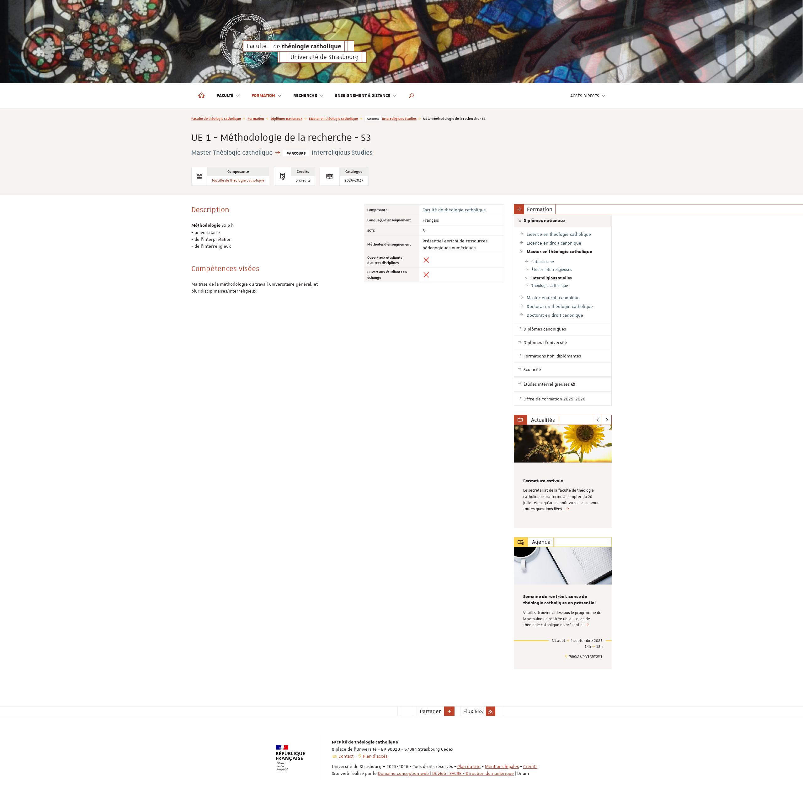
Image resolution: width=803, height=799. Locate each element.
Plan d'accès (375, 756)
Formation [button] (263, 95)
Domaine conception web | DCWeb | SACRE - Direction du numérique (446, 773)
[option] (563, 476)
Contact (346, 756)
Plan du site (469, 766)
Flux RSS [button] (473, 711)
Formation (255, 118)
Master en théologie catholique (333, 118)
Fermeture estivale (543, 481)
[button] (411, 95)
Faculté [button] (225, 95)
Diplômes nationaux (286, 118)
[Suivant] (607, 420)
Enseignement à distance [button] (362, 95)
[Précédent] (598, 420)
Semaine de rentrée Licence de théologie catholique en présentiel (559, 600)
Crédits (530, 766)
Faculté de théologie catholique (216, 118)
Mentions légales (502, 766)
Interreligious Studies (399, 118)
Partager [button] (430, 711)
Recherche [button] (305, 95)
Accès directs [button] (584, 95)
